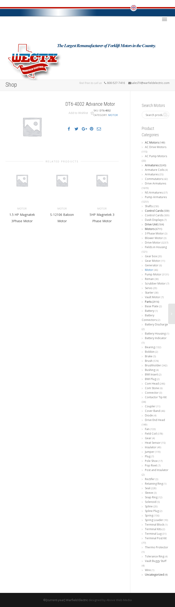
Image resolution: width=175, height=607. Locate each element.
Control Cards (154, 211)
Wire (148, 570)
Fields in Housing (156, 247)
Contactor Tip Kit (156, 397)
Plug (147, 456)
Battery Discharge (156, 324)
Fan (147, 429)
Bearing (150, 347)
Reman (149, 279)
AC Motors (152, 142)
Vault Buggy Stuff (155, 561)
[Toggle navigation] (165, 19)
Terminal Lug (153, 534)
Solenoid (150, 502)
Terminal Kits (153, 529)
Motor (113, 115)
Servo (148, 288)
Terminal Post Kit (156, 538)
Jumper (149, 452)
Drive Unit (151, 224)
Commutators (154, 179)
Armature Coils (154, 170)
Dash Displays (154, 220)
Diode (149, 415)
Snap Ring (151, 497)
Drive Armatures (155, 183)
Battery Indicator (156, 338)
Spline (149, 506)
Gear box (151, 256)
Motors (149, 229)
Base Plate (151, 306)
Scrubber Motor (155, 283)
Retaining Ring (154, 484)
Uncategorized (154, 575)
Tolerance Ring (154, 556)
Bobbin (149, 352)
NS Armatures (154, 192)
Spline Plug (152, 511)
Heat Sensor (153, 443)
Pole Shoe (151, 461)
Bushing (150, 370)
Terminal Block (154, 524)
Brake (148, 356)
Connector (152, 393)
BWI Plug (150, 379)
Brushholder (153, 365)
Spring (149, 515)
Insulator (150, 447)
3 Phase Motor (154, 233)
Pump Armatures (156, 197)
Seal (147, 488)
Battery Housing (155, 333)
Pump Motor (153, 274)
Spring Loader (154, 520)
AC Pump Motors (156, 156)
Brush (148, 361)
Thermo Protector (156, 547)
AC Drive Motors (155, 147)
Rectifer (150, 479)
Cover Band (152, 411)
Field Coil (151, 434)
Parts (148, 302)
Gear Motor (152, 261)
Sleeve (149, 493)
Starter (149, 293)
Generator (151, 265)
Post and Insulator (156, 470)
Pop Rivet (151, 465)
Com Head (152, 383)
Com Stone (152, 388)
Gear (148, 438)
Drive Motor (153, 242)
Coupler (150, 406)
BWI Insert (151, 374)
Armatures (152, 165)
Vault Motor (152, 297)
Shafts (149, 206)
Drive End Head (155, 420)
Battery (149, 311)
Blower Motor (154, 238)
